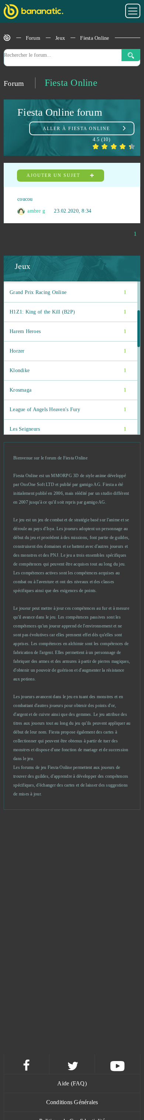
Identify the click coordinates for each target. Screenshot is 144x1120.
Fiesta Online (94, 38)
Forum (33, 38)
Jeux (60, 38)
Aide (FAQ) (72, 1083)
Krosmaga (68, 390)
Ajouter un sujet (54, 175)
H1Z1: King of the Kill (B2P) (68, 312)
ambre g (35, 211)
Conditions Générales (72, 1102)
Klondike (68, 370)
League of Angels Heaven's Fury (68, 409)
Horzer (68, 351)
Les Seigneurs (68, 429)
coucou (25, 199)
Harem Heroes (68, 331)
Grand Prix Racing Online (68, 292)
